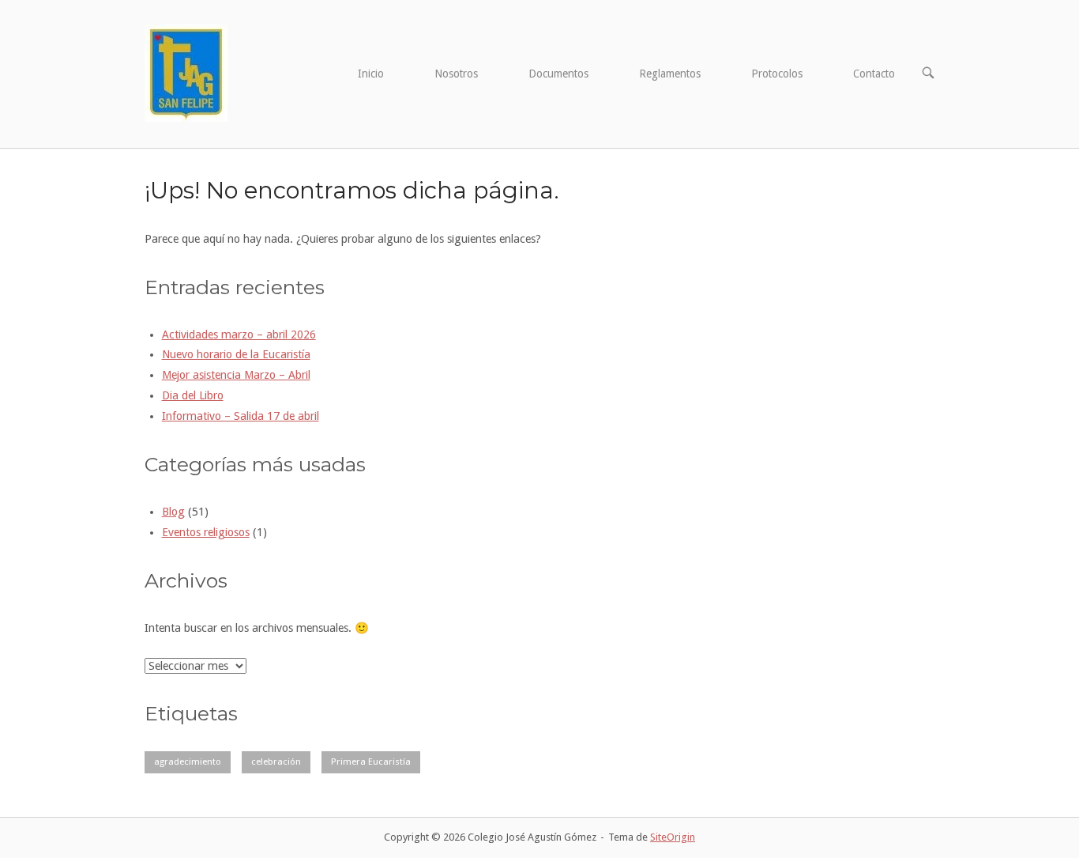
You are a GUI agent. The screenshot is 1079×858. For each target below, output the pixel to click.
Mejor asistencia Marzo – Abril (236, 375)
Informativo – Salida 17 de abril (240, 416)
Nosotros (456, 73)
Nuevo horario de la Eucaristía (236, 354)
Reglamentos (670, 73)
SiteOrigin (672, 837)
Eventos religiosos (206, 532)
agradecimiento (187, 761)
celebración (276, 761)
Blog (173, 511)
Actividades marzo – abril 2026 (239, 334)
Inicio (371, 73)
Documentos (558, 73)
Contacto (874, 73)
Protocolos (777, 73)
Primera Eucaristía (371, 761)
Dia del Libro (193, 395)
